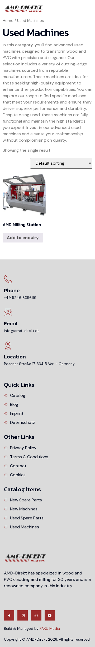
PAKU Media (50, 628)
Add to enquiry (23, 237)
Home (8, 20)
